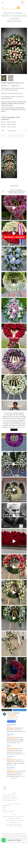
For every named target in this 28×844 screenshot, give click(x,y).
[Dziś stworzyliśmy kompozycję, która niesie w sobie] (14, 566)
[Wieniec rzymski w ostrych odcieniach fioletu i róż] (14, 438)
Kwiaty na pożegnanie (13, 713)
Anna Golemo (10, 756)
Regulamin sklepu (6, 805)
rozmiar (2, 130)
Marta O (9, 745)
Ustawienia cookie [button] (20, 427)
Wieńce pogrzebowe (14, 15)
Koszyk (4, 809)
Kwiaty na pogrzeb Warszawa (9, 794)
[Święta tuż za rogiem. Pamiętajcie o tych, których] (14, 669)
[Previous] (3, 51)
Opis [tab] (2, 147)
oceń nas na (11, 721)
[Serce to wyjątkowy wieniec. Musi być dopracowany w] (14, 335)
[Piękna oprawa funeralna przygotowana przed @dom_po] (14, 259)
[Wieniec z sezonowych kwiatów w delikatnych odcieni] (14, 310)
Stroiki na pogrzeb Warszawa (9, 800)
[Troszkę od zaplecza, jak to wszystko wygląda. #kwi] (14, 387)
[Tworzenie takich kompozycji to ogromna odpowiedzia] (14, 541)
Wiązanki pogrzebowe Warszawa (10, 798)
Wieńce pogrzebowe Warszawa (10, 796)
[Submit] (18, 7)
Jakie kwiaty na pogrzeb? (8, 811)
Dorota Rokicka (11, 767)
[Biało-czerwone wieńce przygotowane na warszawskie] (14, 233)
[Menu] (2, 3)
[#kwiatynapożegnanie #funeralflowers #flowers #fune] (14, 361)
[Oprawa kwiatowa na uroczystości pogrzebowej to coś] (14, 464)
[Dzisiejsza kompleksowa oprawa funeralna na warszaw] (14, 695)
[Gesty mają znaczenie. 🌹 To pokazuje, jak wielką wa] (14, 515)
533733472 (15, 822)
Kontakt (4, 807)
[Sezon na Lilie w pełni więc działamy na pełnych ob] (14, 284)
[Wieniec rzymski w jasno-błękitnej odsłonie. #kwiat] (14, 618)
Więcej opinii (14, 778)
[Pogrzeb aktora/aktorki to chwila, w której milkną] (14, 643)
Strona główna (13, 13)
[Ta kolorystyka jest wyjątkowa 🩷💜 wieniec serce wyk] (14, 207)
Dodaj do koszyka (16, 136)
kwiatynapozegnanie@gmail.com (15, 824)
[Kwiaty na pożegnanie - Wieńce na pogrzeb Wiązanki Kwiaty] (22, 2)
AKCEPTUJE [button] (14, 429)
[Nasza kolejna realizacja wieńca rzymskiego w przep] (14, 592)
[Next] (24, 51)
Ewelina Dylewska (11, 724)
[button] (3, 840)
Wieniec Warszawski (14, 20)
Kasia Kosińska (10, 734)
